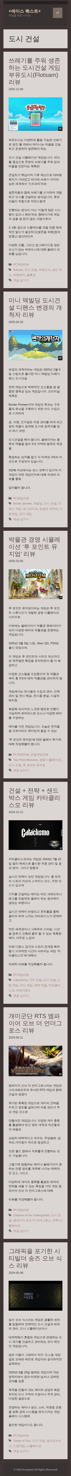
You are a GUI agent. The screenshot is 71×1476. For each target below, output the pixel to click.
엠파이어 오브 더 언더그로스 (32, 1220)
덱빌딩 (37, 503)
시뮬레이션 (34, 1446)
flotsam (18, 269)
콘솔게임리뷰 (39, 754)
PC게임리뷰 (21, 264)
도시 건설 (30, 269)
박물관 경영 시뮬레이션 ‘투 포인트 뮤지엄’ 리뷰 (34, 546)
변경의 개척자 (48, 508)
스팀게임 (19, 1446)
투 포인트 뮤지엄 (34, 765)
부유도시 (44, 269)
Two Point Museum (25, 760)
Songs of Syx (22, 1440)
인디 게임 (25, 514)
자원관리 (19, 275)
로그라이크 (30, 508)
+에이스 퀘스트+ (25, 11)
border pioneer (22, 503)
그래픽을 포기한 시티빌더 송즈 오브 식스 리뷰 (35, 1258)
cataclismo (20, 980)
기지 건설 (35, 980)
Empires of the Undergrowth (31, 1215)
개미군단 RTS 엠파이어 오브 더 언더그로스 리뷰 (35, 1023)
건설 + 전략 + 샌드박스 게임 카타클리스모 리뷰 (34, 797)
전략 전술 (40, 985)
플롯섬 (31, 275)
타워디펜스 (23, 990)
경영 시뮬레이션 (50, 760)
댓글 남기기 (21, 280)
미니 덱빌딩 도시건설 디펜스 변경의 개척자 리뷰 (35, 307)
